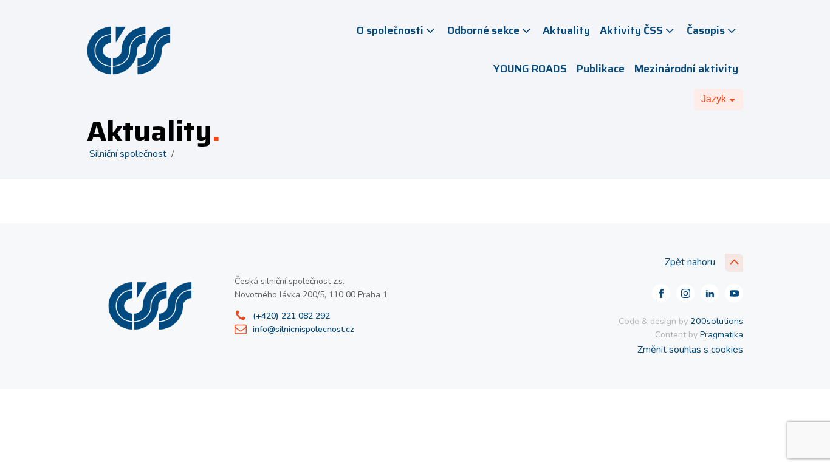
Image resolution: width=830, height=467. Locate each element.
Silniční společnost (127, 154)
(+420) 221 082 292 (291, 316)
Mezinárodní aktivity (686, 68)
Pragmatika (721, 335)
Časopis (706, 30)
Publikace (601, 68)
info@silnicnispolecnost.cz (303, 329)
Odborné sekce (483, 30)
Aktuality (566, 30)
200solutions (716, 321)
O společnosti (390, 30)
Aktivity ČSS (631, 30)
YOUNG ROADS (530, 68)
